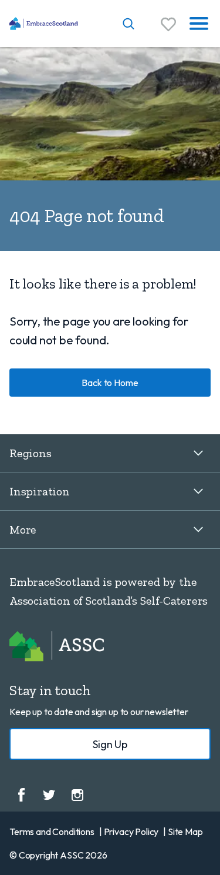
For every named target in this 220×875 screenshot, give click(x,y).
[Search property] (128, 23)
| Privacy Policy (128, 831)
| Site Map (182, 831)
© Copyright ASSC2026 (58, 855)
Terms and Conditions (51, 831)
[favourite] (168, 23)
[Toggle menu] (199, 23)
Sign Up (110, 744)
